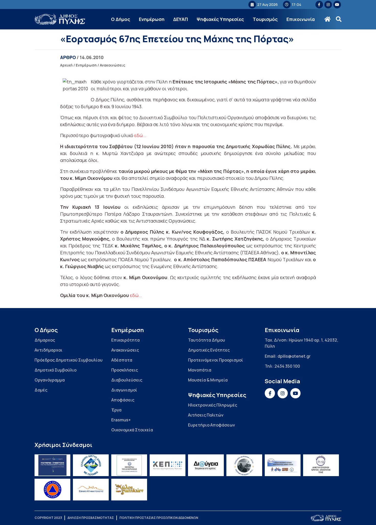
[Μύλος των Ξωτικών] (129, 489)
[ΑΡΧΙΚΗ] (327, 19)
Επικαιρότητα (125, 340)
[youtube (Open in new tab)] (337, 4)
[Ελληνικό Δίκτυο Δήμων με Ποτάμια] (91, 465)
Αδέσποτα (121, 360)
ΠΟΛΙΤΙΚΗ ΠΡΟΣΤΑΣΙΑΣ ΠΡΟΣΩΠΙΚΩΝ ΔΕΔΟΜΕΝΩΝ (158, 518)
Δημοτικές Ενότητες (209, 350)
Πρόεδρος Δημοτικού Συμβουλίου (69, 360)
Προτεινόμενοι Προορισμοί (215, 360)
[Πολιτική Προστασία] (52, 489)
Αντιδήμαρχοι (48, 350)
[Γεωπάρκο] (244, 465)
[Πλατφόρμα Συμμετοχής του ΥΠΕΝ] (52, 465)
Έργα (116, 410)
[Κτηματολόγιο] (91, 489)
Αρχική (66, 65)
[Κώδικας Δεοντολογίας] (129, 465)
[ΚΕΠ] (167, 465)
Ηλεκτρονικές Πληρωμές (212, 405)
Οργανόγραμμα (50, 380)
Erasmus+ (121, 420)
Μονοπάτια (199, 370)
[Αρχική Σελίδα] (60, 19)
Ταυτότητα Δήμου (206, 340)
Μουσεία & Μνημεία (208, 380)
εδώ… (140, 135)
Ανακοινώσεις (112, 65)
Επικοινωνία (300, 19)
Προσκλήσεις (124, 370)
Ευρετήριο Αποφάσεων (211, 425)
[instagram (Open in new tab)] (328, 4)
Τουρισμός (265, 19)
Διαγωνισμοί (124, 390)
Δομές (41, 390)
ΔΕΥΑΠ (180, 19)
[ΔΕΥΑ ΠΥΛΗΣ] (321, 465)
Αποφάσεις (122, 400)
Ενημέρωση (151, 19)
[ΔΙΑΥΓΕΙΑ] (206, 465)
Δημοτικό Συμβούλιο (55, 370)
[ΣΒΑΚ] (283, 465)
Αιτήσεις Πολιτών (206, 415)
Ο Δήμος (120, 19)
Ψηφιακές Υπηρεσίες (220, 19)
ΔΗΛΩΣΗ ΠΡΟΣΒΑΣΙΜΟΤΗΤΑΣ (91, 518)
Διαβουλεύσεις (126, 380)
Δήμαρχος (45, 340)
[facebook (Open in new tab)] (319, 4)
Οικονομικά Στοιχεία (132, 430)
